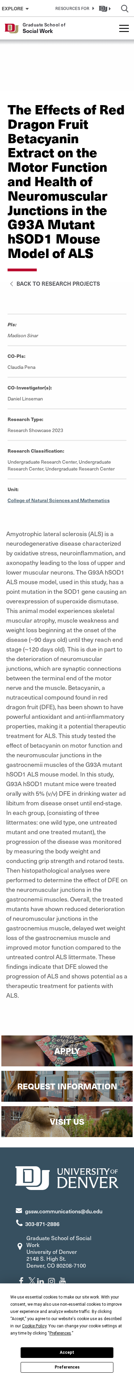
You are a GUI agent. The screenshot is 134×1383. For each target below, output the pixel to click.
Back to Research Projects (57, 283)
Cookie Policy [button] (34, 1326)
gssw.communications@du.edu (63, 1211)
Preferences (67, 1367)
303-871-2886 (42, 1223)
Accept (67, 1352)
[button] (73, 8)
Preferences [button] (60, 1333)
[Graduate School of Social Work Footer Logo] (67, 1177)
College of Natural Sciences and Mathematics (59, 500)
